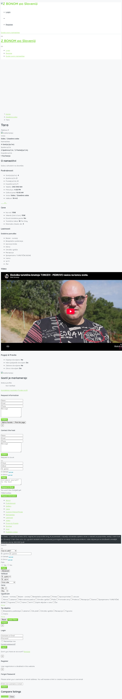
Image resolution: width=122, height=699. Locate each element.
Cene (8, 509)
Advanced (5, 571)
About (8, 500)
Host (7, 529)
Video (8, 520)
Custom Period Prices (14, 512)
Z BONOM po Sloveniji (18, 41)
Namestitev (10, 515)
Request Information (9, 496)
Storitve (9, 526)
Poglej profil (23, 390)
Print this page (20, 422)
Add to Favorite (7, 422)
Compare (4, 697)
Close (12, 697)
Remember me (9, 641)
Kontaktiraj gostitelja (9, 390)
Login (8, 12)
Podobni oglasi (12, 532)
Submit (4, 419)
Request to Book (7, 487)
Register (9, 25)
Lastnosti (9, 517)
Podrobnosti (10, 503)
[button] (3, 605)
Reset (4, 620)
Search (4, 622)
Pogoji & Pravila (12, 523)
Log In (4, 647)
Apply (4, 477)
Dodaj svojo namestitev (10, 32)
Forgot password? (8, 644)
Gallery (8, 506)
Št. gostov (5, 554)
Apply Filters (12, 620)
